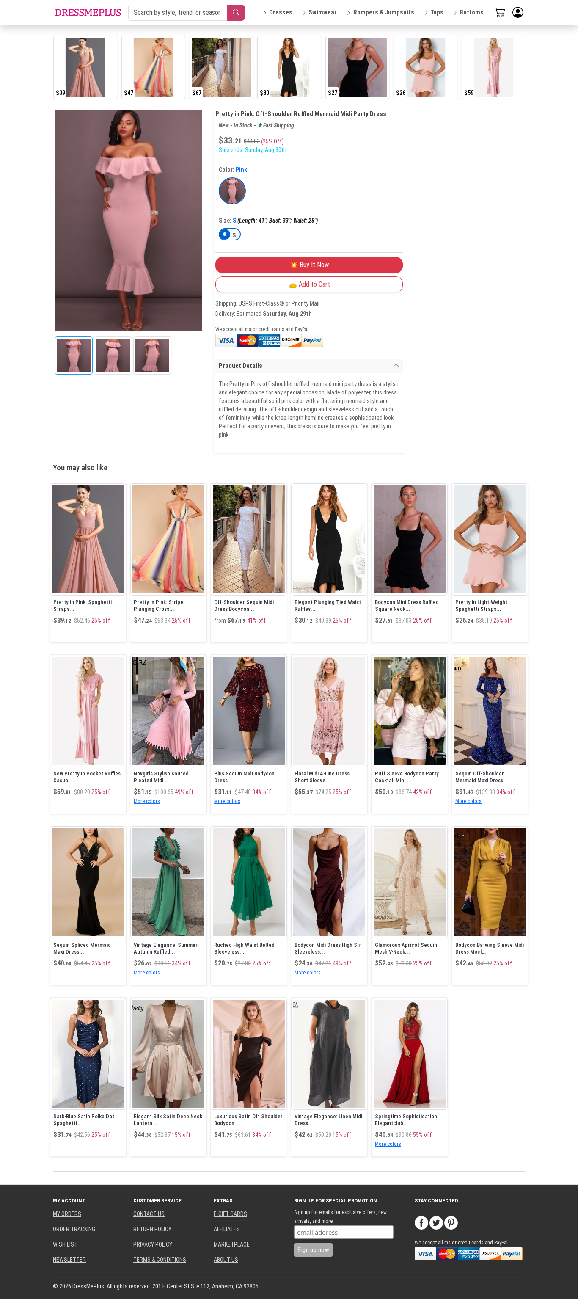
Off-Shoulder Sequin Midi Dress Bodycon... (244, 605)
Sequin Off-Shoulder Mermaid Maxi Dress (479, 776)
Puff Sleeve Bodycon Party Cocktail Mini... (407, 776)
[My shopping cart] (500, 12)
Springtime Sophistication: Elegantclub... (406, 1119)
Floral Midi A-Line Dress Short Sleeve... (322, 776)
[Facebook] (421, 1222)
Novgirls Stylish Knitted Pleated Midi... (161, 776)
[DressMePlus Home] (88, 12)
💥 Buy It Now (309, 265)
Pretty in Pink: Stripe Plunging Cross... (158, 605)
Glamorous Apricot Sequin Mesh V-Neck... (406, 948)
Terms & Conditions (159, 1259)
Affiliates (227, 1229)
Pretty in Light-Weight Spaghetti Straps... (481, 605)
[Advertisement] (469, 235)
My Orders (67, 1214)
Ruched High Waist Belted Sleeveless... (244, 948)
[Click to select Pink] (232, 190)
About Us (226, 1259)
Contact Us (149, 1214)
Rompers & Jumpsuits (383, 12)
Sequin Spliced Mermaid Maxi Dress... (82, 948)
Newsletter (69, 1259)
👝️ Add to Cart (309, 284)
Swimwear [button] (322, 12)
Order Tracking (74, 1229)
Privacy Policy (152, 1244)
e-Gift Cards (230, 1214)
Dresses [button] (280, 12)
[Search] (236, 13)
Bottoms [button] (472, 12)
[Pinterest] (451, 1222)
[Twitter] (436, 1222)
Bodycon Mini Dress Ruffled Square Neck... (407, 605)
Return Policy (152, 1229)
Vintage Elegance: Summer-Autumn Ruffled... (166, 948)
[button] (517, 13)
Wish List (65, 1244)
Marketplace (232, 1244)
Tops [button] (436, 12)
